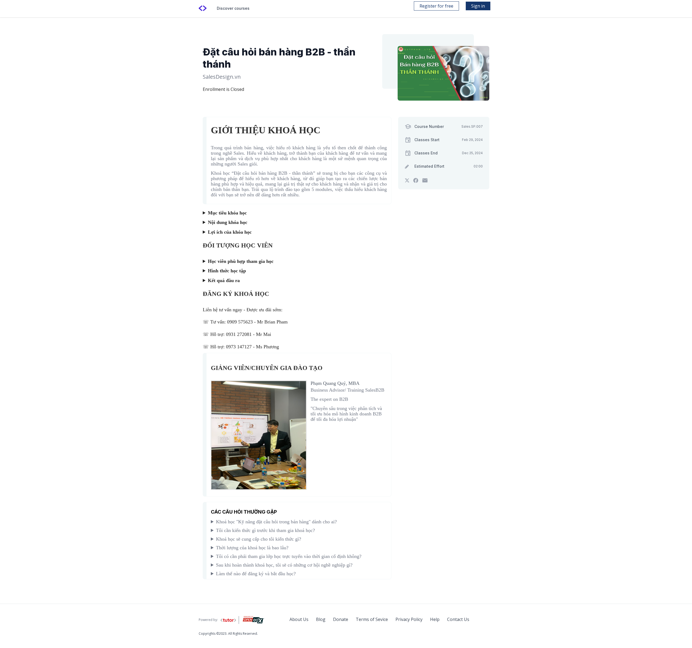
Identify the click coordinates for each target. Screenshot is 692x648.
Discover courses (233, 8)
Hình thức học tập (227, 270)
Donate (340, 619)
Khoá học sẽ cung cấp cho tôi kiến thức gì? (258, 539)
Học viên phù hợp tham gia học (241, 261)
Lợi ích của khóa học (230, 232)
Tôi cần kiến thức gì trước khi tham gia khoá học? (265, 530)
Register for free (436, 6)
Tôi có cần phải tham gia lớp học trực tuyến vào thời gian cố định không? (288, 556)
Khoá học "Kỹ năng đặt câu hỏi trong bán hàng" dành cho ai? (276, 521)
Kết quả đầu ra (224, 280)
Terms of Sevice (372, 619)
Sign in (478, 6)
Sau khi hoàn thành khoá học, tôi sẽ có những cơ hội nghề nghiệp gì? (284, 565)
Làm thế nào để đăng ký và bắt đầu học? (256, 573)
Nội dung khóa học (227, 222)
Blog (320, 619)
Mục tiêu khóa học (227, 213)
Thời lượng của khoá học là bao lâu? (252, 547)
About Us (299, 619)
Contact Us (458, 619)
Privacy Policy (408, 619)
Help (435, 619)
